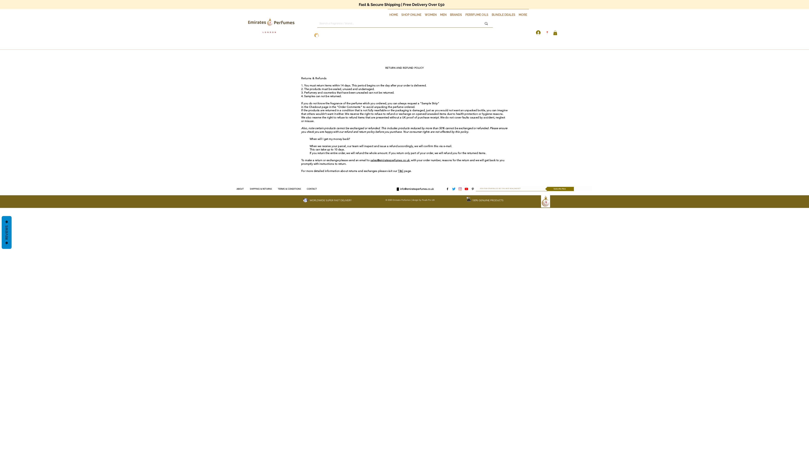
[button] (411, 13)
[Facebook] (447, 189)
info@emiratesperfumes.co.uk (417, 188)
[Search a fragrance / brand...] (486, 23)
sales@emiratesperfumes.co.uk (390, 160)
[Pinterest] (472, 189)
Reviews (6, 232)
